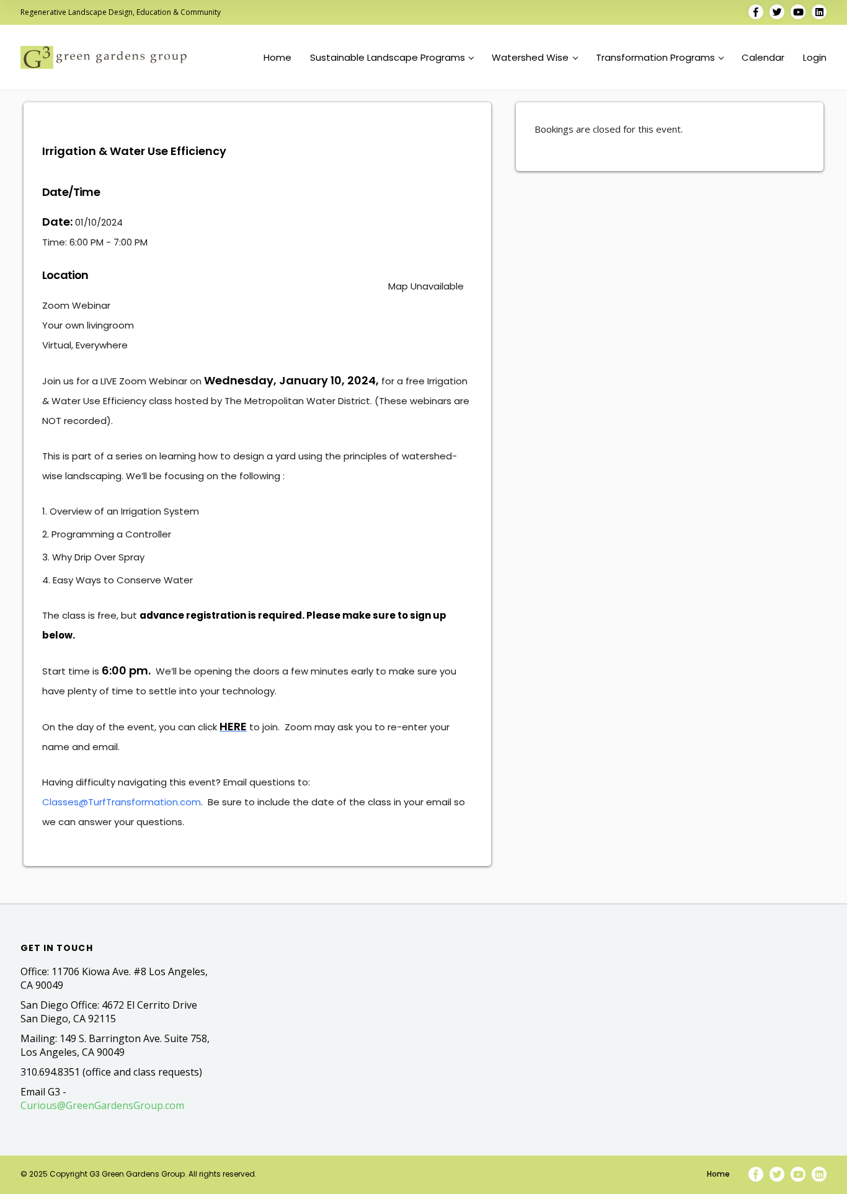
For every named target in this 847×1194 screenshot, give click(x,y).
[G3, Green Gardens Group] (103, 57)
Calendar (763, 57)
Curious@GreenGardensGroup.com (102, 1105)
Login (815, 57)
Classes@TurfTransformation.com (121, 801)
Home (277, 57)
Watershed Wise (530, 57)
